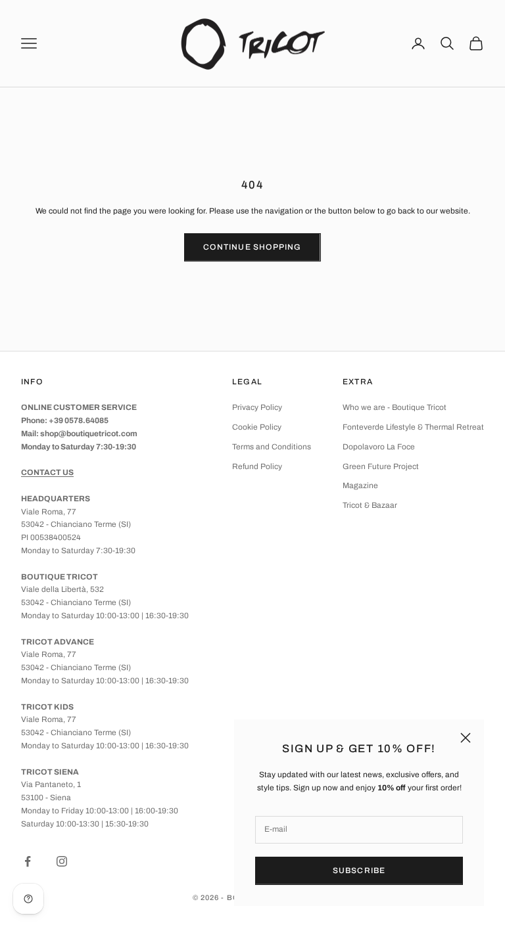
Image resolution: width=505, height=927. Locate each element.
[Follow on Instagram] (61, 861)
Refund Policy (257, 466)
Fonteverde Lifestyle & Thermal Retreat (413, 427)
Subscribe (359, 870)
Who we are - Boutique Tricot (394, 407)
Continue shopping (252, 247)
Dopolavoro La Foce (379, 446)
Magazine (360, 485)
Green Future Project (381, 466)
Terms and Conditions (271, 446)
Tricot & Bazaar (370, 505)
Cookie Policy (256, 427)
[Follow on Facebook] (27, 861)
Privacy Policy (257, 407)
